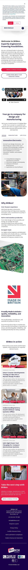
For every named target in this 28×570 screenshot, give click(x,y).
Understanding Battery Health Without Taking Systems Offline (11, 410)
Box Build (8, 28)
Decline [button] (17, 23)
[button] (14, 28)
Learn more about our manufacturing (14, 76)
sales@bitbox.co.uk (14, 521)
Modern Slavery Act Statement (14, 538)
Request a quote (14, 524)
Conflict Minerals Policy (14, 531)
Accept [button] (10, 23)
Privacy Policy (12, 14)
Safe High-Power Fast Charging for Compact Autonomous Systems (11, 445)
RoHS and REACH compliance (14, 535)
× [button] (25, 3)
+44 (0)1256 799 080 (14, 517)
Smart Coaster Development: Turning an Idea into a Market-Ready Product (14, 375)
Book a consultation (14, 70)
